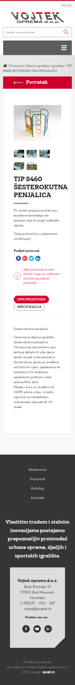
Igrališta (58, 66)
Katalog (37, 488)
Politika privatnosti (37, 662)
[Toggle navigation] (64, 48)
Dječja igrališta (37, 66)
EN (63, 5)
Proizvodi (17, 66)
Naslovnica (37, 469)
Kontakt (37, 498)
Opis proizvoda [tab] (31, 299)
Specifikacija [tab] (29, 307)
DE (69, 5)
